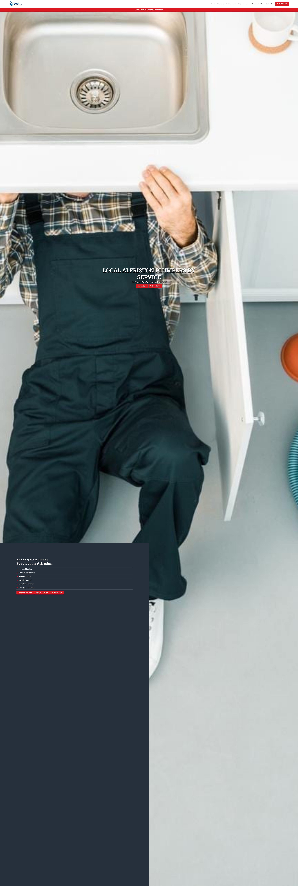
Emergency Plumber (26, 587)
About (262, 4)
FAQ (239, 4)
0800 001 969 (283, 4)
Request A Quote (41, 593)
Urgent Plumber (24, 576)
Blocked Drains (231, 4)
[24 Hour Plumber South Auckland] (15, 6)
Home (213, 4)
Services (245, 4)
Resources (255, 4)
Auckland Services (24, 593)
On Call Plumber (24, 580)
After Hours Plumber (26, 573)
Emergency (220, 4)
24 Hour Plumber (25, 569)
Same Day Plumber (26, 584)
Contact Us (269, 4)
